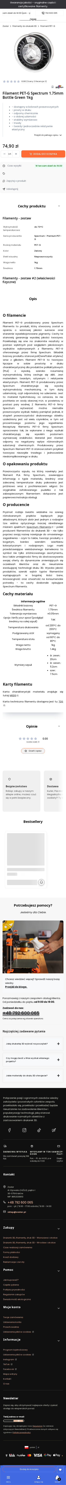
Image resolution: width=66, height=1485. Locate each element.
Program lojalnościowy (15, 1349)
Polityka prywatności (14, 1289)
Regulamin (37, 1426)
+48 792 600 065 (21, 1013)
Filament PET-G (47, 26)
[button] (33, 206)
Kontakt (7, 1378)
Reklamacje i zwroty (13, 1262)
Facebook (8, 1369)
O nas (6, 1383)
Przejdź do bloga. (16, 987)
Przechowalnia (11, 1327)
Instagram (9, 1359)
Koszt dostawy (10, 1257)
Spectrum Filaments (39, 527)
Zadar (6, 26)
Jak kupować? (11, 1279)
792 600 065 (51, 13)
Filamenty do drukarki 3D (24, 26)
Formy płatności (11, 1252)
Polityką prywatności (21, 1432)
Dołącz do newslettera (18, 1420)
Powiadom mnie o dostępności (41, 882)
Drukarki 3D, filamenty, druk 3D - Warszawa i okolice (30, 1237)
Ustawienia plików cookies (17, 1331)
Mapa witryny (10, 1374)
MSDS (13, 695)
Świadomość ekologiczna (17, 1299)
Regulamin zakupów (14, 1294)
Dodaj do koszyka (45, 154)
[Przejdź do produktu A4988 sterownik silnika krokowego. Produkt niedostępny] (26, 852)
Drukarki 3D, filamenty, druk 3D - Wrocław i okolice (29, 1242)
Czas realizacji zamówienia (17, 1247)
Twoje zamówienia (13, 1317)
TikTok (6, 1364)
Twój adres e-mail (13, 1416)
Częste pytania (11, 1284)
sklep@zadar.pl (17, 1212)
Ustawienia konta (12, 1322)
